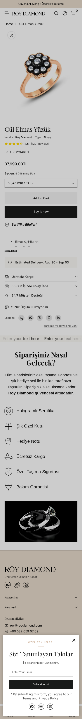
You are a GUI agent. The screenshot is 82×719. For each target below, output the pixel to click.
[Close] (74, 640)
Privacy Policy (48, 698)
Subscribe (39, 684)
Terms (27, 698)
